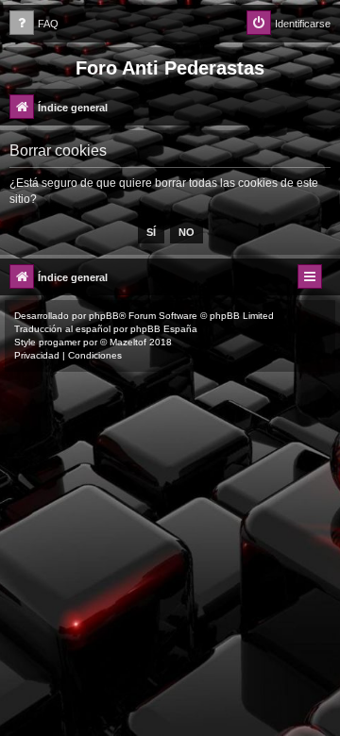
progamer (59, 342)
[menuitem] (34, 24)
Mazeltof (128, 342)
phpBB (104, 315)
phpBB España (163, 329)
